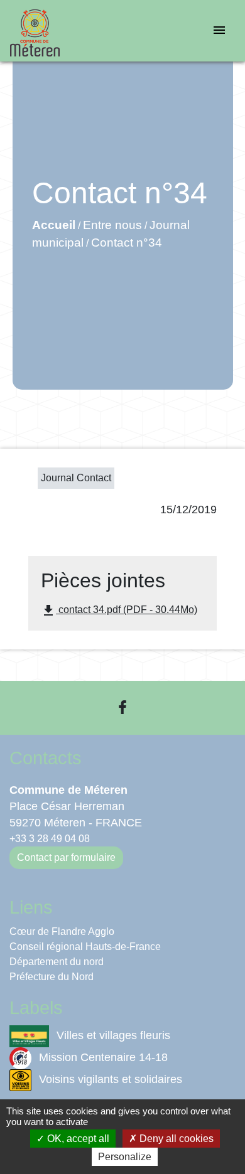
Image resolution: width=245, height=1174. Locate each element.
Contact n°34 (126, 242)
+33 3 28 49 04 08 (49, 838)
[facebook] (122, 707)
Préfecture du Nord (51, 976)
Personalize (124, 1156)
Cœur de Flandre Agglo (61, 931)
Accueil (53, 225)
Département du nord (56, 961)
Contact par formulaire (66, 857)
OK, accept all (77, 1138)
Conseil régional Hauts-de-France (85, 946)
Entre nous (112, 225)
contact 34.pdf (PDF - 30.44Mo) (119, 610)
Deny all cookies (175, 1138)
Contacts (45, 758)
